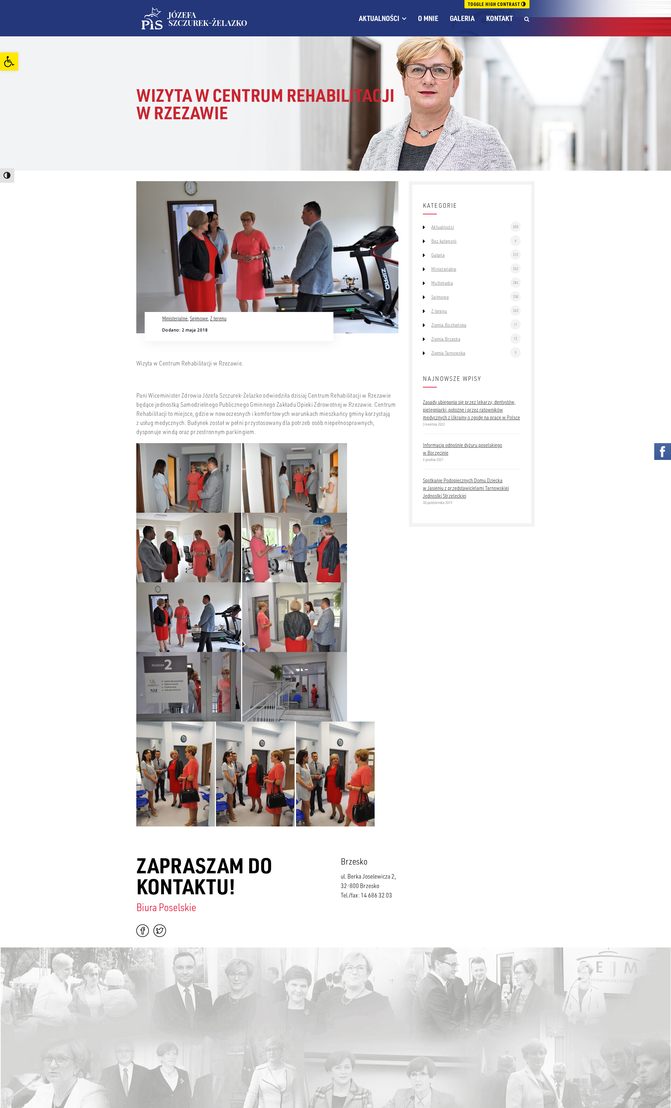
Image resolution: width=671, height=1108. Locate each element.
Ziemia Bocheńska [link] (448, 325)
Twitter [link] (159, 930)
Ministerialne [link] (175, 318)
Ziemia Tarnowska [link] (448, 353)
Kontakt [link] (499, 18)
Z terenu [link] (218, 318)
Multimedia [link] (442, 283)
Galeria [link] (462, 18)
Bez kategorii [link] (444, 241)
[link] (9, 61)
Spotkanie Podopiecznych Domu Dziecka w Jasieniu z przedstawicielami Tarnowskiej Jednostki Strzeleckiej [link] (466, 488)
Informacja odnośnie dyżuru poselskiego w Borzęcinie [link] (462, 448)
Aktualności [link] (379, 18)
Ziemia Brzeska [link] (445, 339)
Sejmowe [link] (199, 318)
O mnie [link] (428, 18)
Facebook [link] (142, 930)
